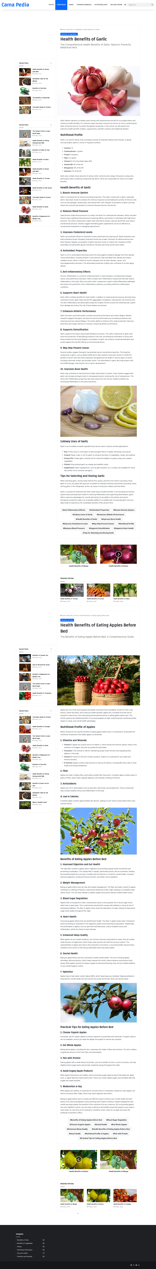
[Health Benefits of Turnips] (72, 590)
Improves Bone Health (111, 519)
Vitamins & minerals (84, 4)
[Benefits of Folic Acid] (25, 91)
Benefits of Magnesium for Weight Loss (41, 217)
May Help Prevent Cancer (103, 524)
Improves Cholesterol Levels (76, 524)
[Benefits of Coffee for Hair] (25, 153)
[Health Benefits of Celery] (125, 590)
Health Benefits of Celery (121, 598)
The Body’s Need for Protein (41, 107)
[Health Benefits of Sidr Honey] (25, 191)
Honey (71, 4)
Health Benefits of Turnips (69, 598)
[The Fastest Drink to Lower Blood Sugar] (25, 134)
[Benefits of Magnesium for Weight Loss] (25, 219)
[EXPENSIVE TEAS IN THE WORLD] (25, 82)
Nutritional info (100, 4)
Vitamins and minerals (24, 1256)
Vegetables (61, 4)
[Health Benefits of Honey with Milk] (25, 72)
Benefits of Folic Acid (39, 88)
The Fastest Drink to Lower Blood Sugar (41, 132)
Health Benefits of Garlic (87, 519)
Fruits (51, 4)
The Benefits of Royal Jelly (40, 97)
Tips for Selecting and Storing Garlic (99, 533)
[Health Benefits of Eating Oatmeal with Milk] (25, 143)
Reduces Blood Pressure (74, 528)
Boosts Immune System (124, 510)
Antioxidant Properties (99, 510)
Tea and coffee (116, 4)
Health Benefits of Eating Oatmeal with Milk (40, 141)
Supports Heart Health (124, 528)
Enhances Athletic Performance (111, 514)
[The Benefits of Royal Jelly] (25, 101)
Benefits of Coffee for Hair (41, 150)
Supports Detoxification (100, 528)
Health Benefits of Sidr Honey (42, 188)
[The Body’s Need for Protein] (25, 110)
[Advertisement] (78, 16)
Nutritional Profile (126, 524)
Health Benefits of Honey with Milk (40, 70)
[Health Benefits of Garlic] (25, 210)
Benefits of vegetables (74, 29)
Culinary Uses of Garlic (83, 514)
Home (64, 29)
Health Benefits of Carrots (95, 598)
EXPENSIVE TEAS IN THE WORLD (40, 80)
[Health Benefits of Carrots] (98, 590)
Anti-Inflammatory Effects (74, 510)
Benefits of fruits (23, 1240)
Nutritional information (24, 1250)
